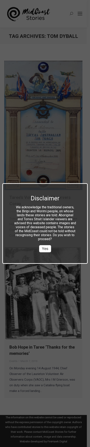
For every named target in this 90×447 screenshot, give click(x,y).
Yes (45, 248)
